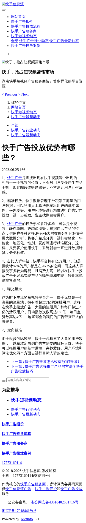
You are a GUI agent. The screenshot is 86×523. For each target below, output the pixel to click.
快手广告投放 (72, 489)
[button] (10, 94)
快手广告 (14, 178)
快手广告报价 (22, 21)
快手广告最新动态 (64, 41)
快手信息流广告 (18, 489)
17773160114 (12, 463)
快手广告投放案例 (25, 46)
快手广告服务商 (24, 31)
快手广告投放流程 (25, 26)
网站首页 (18, 17)
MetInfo (27, 519)
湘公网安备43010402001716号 (54, 502)
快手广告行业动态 (34, 41)
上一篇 (45, 362)
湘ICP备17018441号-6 (19, 511)
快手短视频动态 (24, 36)
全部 (14, 41)
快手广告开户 (46, 489)
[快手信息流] (43, 4)
